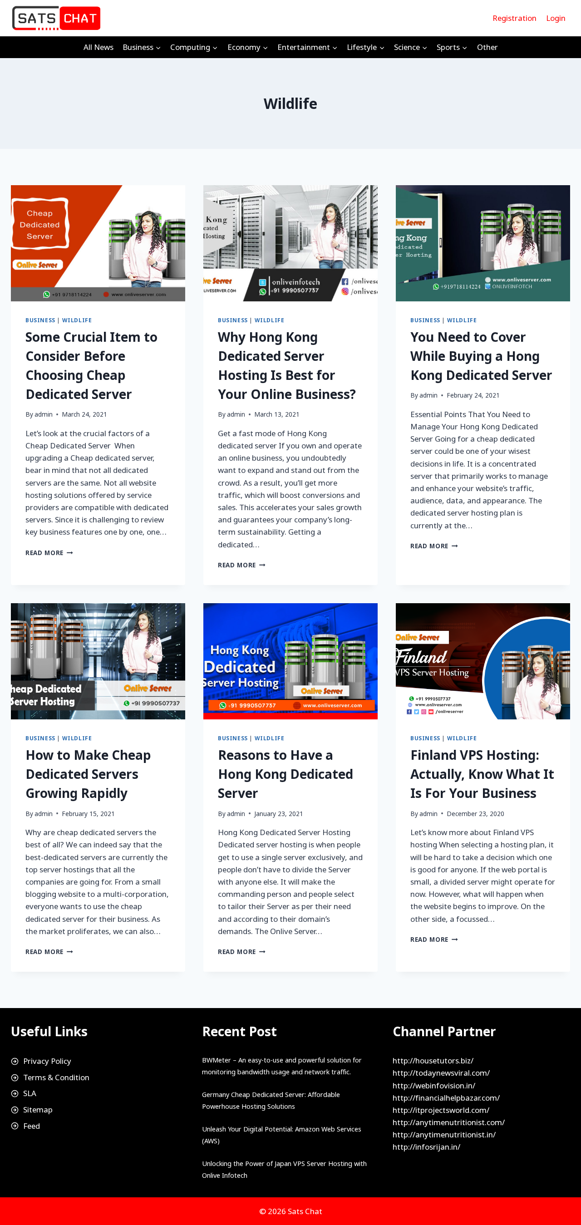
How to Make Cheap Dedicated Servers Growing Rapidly (88, 774)
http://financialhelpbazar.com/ (446, 1097)
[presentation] (98, 243)
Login (556, 18)
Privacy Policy (47, 1061)
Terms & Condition (56, 1077)
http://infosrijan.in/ (426, 1146)
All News (98, 47)
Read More (49, 552)
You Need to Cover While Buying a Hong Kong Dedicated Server (481, 356)
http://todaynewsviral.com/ (441, 1073)
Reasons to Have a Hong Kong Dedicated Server (285, 774)
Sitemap (38, 1109)
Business (40, 320)
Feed (31, 1126)
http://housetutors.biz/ (433, 1060)
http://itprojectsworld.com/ (441, 1110)
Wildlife (77, 320)
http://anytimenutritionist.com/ (449, 1122)
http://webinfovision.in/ (434, 1085)
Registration (514, 18)
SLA (29, 1093)
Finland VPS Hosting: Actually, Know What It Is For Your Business (482, 774)
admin (43, 414)
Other (487, 47)
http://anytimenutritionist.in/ (444, 1134)
